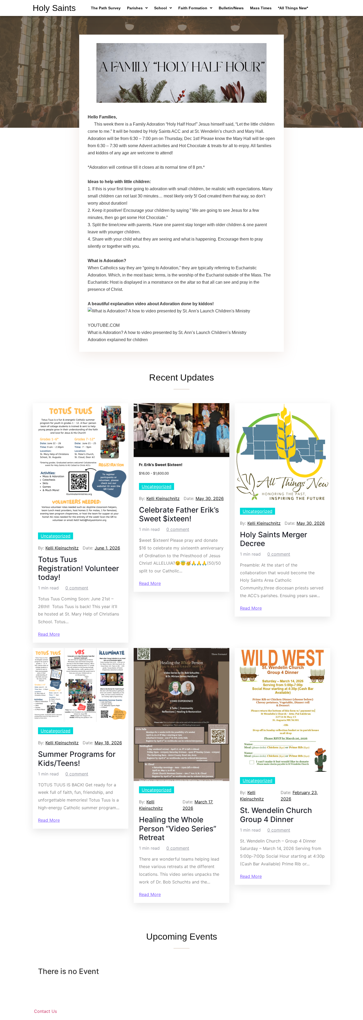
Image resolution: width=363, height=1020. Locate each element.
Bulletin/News (231, 8)
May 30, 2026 (210, 498)
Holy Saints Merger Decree (273, 539)
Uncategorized (55, 536)
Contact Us (45, 1011)
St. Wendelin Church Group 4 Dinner (276, 815)
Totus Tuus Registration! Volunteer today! (78, 568)
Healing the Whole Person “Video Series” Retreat (177, 828)
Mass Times (261, 8)
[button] (137, 8)
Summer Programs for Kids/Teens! (77, 759)
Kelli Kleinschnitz (62, 548)
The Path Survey (106, 8)
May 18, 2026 (108, 742)
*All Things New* (293, 8)
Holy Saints (54, 8)
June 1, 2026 (107, 548)
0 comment (76, 587)
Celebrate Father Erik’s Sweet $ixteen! (179, 514)
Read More (49, 634)
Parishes (135, 8)
